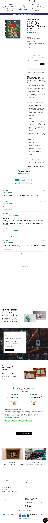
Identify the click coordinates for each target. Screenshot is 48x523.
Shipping (29, 38)
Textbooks (35, 8)
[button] (30, 32)
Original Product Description (36, 159)
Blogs (23, 1)
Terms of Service (5, 502)
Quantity (30, 47)
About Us (4, 1)
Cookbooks (10, 4)
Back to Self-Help (24, 433)
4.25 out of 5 (27, 173)
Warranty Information (6, 504)
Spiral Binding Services (7, 506)
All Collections (35, 10)
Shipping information (36, 162)
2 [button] (23, 253)
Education (35, 4)
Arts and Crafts (10, 6)
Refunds (4, 498)
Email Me (42, 63)
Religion (38, 6)
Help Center (15, 1)
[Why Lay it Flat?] (35, 454)
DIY (7, 8)
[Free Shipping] (12, 454)
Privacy (4, 496)
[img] (6, 190)
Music (32, 6)
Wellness (10, 10)
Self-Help (12, 8)
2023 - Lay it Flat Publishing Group (24, 518)
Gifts (20, 1)
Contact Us (9, 1)
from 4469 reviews (24, 391)
